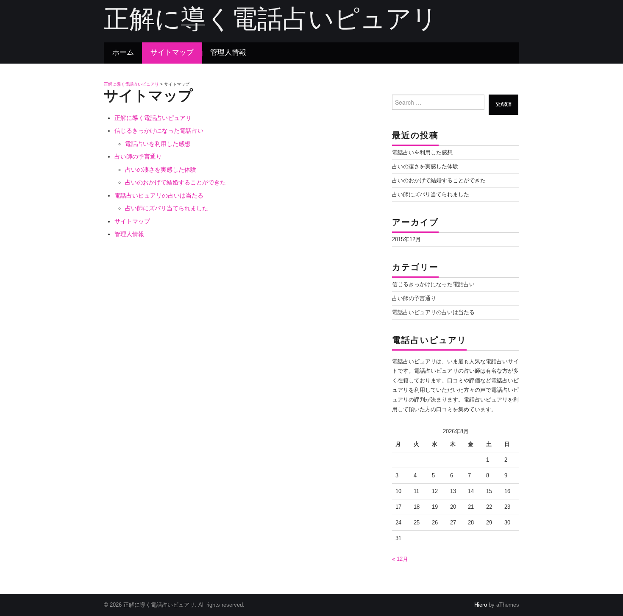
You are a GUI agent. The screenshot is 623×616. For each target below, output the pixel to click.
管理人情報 (228, 53)
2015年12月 (406, 239)
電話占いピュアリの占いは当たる (158, 195)
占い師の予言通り (138, 156)
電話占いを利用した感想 (157, 143)
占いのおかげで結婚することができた (175, 182)
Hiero (480, 605)
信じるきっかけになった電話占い (158, 130)
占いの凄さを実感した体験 (160, 169)
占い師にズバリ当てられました (166, 208)
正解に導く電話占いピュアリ (270, 21)
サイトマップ (172, 53)
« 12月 (400, 559)
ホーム (123, 53)
